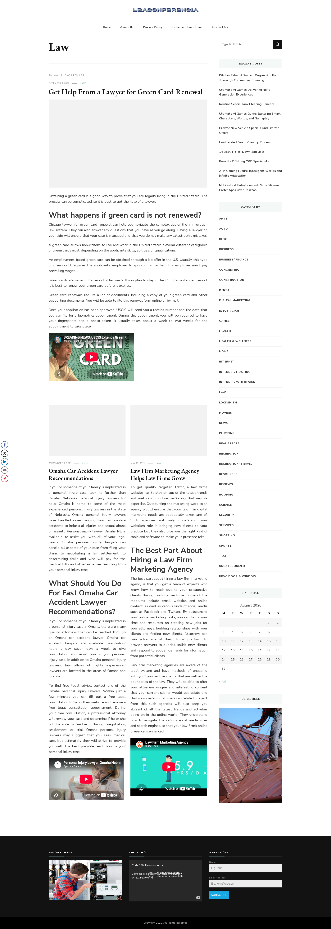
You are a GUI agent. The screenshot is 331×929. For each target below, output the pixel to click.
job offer (154, 259)
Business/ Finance (233, 259)
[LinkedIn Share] (4, 461)
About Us (127, 27)
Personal (94, 531)
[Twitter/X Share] (4, 453)
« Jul (222, 681)
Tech (223, 556)
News (223, 423)
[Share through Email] (4, 470)
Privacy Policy (152, 27)
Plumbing (227, 433)
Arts (223, 218)
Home (107, 27)
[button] (4, 486)
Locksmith (228, 402)
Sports (225, 546)
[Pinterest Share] (4, 478)
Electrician (229, 311)
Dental (225, 290)
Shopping (227, 535)
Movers (225, 413)
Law (83, 83)
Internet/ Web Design (237, 382)
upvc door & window (237, 576)
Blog (223, 239)
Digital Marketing (235, 300)
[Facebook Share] (4, 444)
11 (233, 641)
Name (213, 862)
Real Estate (229, 443)
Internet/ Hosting (235, 372)
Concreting (229, 270)
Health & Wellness (235, 341)
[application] (165, 880)
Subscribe (219, 895)
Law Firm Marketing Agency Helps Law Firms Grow (164, 474)
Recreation (229, 454)
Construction (231, 280)
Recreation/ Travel (235, 464)
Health (225, 331)
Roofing (226, 494)
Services (226, 525)
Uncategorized (232, 566)
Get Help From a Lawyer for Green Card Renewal (126, 92)
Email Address (218, 877)
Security (226, 515)
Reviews (226, 484)
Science (225, 505)
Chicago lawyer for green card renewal (80, 224)
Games (224, 321)
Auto (223, 229)
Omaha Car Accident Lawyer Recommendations (83, 474)
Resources (228, 474)
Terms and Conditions (187, 27)
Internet (226, 361)
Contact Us (220, 27)
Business (226, 249)
